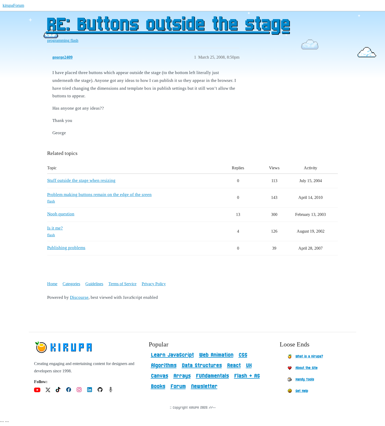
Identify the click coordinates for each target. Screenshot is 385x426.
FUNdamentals (212, 376)
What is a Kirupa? (309, 356)
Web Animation (216, 355)
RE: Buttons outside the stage (167, 25)
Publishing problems (66, 247)
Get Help (301, 391)
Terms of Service (122, 284)
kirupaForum (13, 5)
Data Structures (202, 365)
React (234, 365)
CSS (243, 355)
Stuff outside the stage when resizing (81, 180)
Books (158, 386)
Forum (178, 386)
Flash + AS (247, 376)
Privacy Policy (154, 284)
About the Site (306, 368)
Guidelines (94, 284)
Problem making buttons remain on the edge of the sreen (99, 194)
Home (52, 284)
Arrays (182, 376)
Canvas (159, 376)
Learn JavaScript (172, 355)
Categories (71, 284)
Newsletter (204, 386)
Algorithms (164, 365)
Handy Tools (304, 379)
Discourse (79, 297)
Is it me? (55, 228)
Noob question (60, 213)
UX (249, 365)
